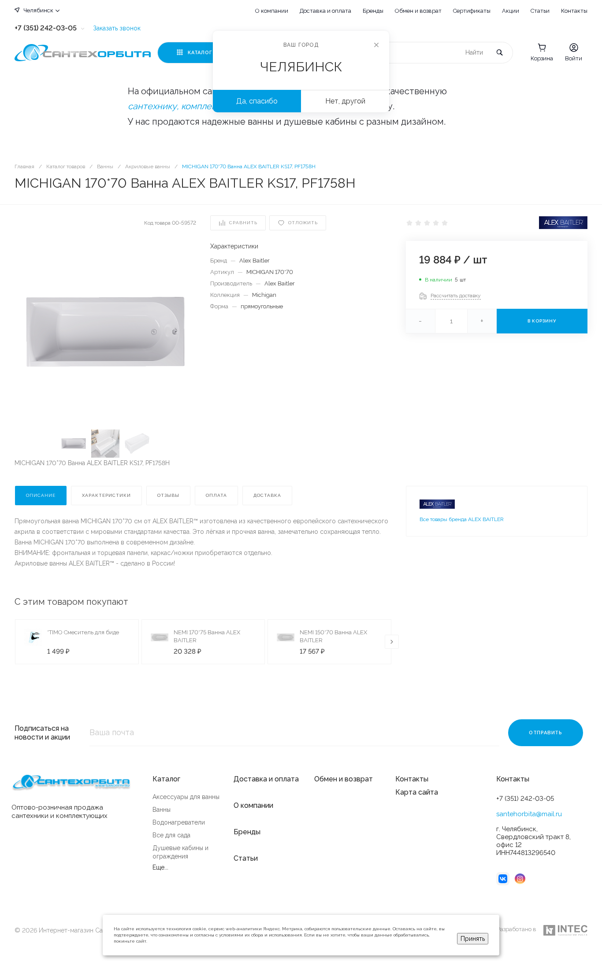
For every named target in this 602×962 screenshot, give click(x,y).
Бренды (373, 10)
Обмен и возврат (418, 10)
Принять (473, 938)
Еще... (160, 867)
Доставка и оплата (325, 10)
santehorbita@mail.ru (529, 814)
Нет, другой (345, 101)
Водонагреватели (178, 822)
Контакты (574, 10)
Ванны (161, 809)
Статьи (540, 10)
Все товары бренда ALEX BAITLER (462, 519)
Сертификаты (472, 10)
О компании (271, 10)
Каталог (166, 779)
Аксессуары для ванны (185, 796)
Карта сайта (416, 792)
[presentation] (392, 642)
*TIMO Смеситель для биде (83, 632)
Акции (510, 10)
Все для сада (171, 835)
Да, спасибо (257, 101)
